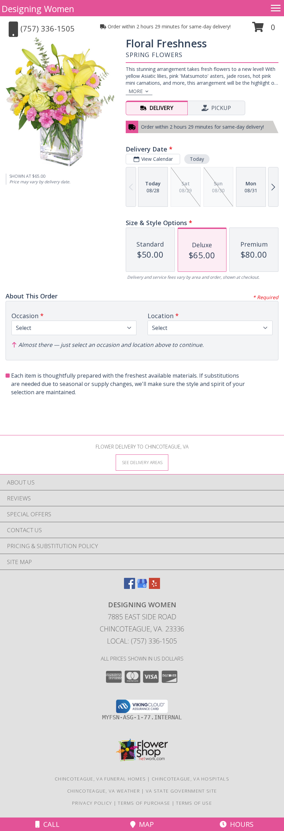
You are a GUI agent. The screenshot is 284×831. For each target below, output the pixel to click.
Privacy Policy (92, 803)
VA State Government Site (181, 791)
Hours (240, 824)
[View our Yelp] (154, 587)
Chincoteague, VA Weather (103, 791)
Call (50, 824)
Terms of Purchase (144, 803)
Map (144, 824)
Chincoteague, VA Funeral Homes (100, 779)
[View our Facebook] (129, 587)
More (135, 91)
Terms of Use (194, 803)
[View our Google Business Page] (142, 587)
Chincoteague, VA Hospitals (190, 779)
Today (197, 159)
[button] (263, 29)
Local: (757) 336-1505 (142, 641)
